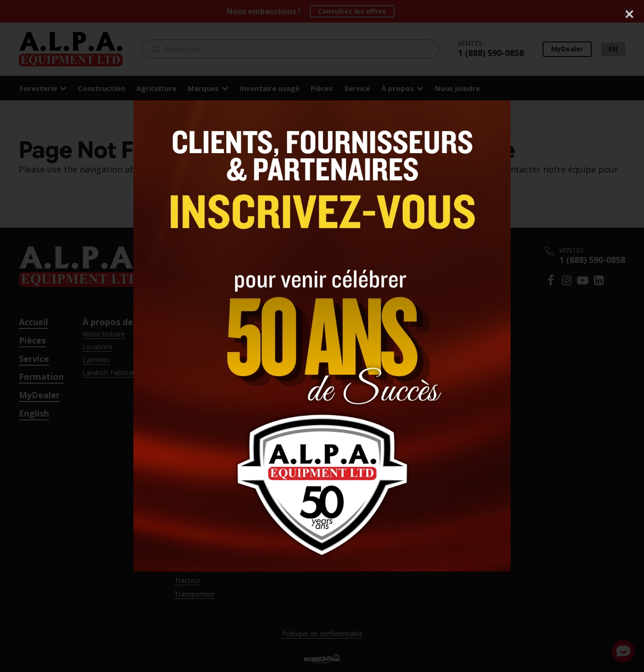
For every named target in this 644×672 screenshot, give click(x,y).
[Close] (629, 14)
